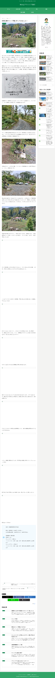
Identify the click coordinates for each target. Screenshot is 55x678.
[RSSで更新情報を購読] (47, 47)
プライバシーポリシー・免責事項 (24, 674)
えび (46, 24)
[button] (24, 600)
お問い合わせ (33, 674)
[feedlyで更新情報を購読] (45, 47)
